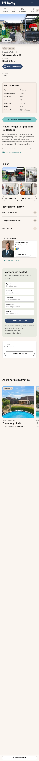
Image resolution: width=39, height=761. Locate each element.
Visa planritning (28, 198)
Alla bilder (6, 40)
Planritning (22, 11)
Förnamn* (9, 291)
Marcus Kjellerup (21, 243)
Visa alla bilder (11, 198)
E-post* (8, 284)
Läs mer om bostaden (10, 152)
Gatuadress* (10, 304)
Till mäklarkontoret (9, 260)
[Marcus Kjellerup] (8, 248)
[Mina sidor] (32, 3)
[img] (16, 249)
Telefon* (8, 311)
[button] (19, 181)
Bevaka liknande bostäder (21, 120)
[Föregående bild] (3, 29)
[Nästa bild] (35, 29)
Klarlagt (11, 48)
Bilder (13, 11)
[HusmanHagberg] (8, 3)
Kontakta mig (22, 255)
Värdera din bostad (19, 321)
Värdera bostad (19, 758)
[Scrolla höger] (37, 10)
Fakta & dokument (14, 67)
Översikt (5, 11)
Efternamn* (9, 297)
